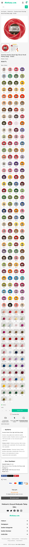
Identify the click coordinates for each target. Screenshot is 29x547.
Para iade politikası (6, 538)
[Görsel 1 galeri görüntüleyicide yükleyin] (5, 48)
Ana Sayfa (3, 11)
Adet (2, 407)
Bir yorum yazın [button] (14, 498)
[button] (2, 2)
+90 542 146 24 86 (23, 421)
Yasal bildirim (19, 540)
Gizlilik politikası (15, 538)
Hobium (13, 544)
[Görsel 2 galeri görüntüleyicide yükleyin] (14, 48)
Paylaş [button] (5, 479)
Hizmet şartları (23, 538)
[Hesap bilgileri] (22, 2)
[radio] (4, 70)
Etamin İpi (10, 11)
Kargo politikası (11, 540)
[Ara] (26, 6)
